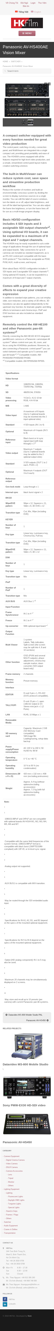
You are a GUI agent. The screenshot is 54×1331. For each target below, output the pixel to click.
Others (11, 1186)
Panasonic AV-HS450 (36, 1020)
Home (5, 61)
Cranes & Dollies (10, 1229)
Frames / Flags (12, 1215)
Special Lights (14, 1207)
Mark (30, 1316)
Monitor (11, 1182)
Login (33, 3)
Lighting (9, 1193)
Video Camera (11, 1164)
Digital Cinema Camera (15, 1160)
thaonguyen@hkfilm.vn (30, 1284)
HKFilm (12, 1299)
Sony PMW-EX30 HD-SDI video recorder (24, 1107)
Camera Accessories (14, 1171)
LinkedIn (12, 1304)
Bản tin (26, 6)
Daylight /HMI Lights (16, 1200)
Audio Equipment (11, 1226)
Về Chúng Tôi (12, 3)
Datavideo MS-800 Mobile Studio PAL (25, 1015)
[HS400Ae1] (27, 100)
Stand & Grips (11, 1211)
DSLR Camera (12, 1167)
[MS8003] (27, 1046)
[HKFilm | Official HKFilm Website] (27, 23)
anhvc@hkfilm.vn (30, 1288)
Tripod (10, 1178)
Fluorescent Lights (15, 1196)
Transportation (10, 1233)
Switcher (15, 61)
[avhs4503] (27, 1124)
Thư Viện (42, 3)
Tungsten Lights (14, 1204)
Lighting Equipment (11, 1189)
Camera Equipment (11, 1156)
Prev (45, 84)
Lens (10, 1175)
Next (49, 84)
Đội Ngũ (24, 3)
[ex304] (27, 1087)
